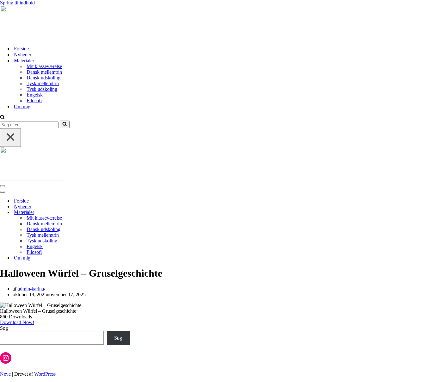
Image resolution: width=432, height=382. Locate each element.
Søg (4, 328)
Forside (21, 48)
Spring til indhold (17, 2)
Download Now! (17, 322)
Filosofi (34, 100)
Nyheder (22, 54)
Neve (5, 374)
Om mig (22, 106)
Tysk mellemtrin (43, 83)
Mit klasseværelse (44, 66)
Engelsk (35, 94)
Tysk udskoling (42, 89)
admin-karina (31, 288)
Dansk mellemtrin (44, 72)
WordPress (45, 374)
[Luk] (10, 137)
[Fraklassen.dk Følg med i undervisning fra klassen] (31, 37)
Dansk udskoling (43, 77)
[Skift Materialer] (111, 212)
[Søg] (2, 117)
